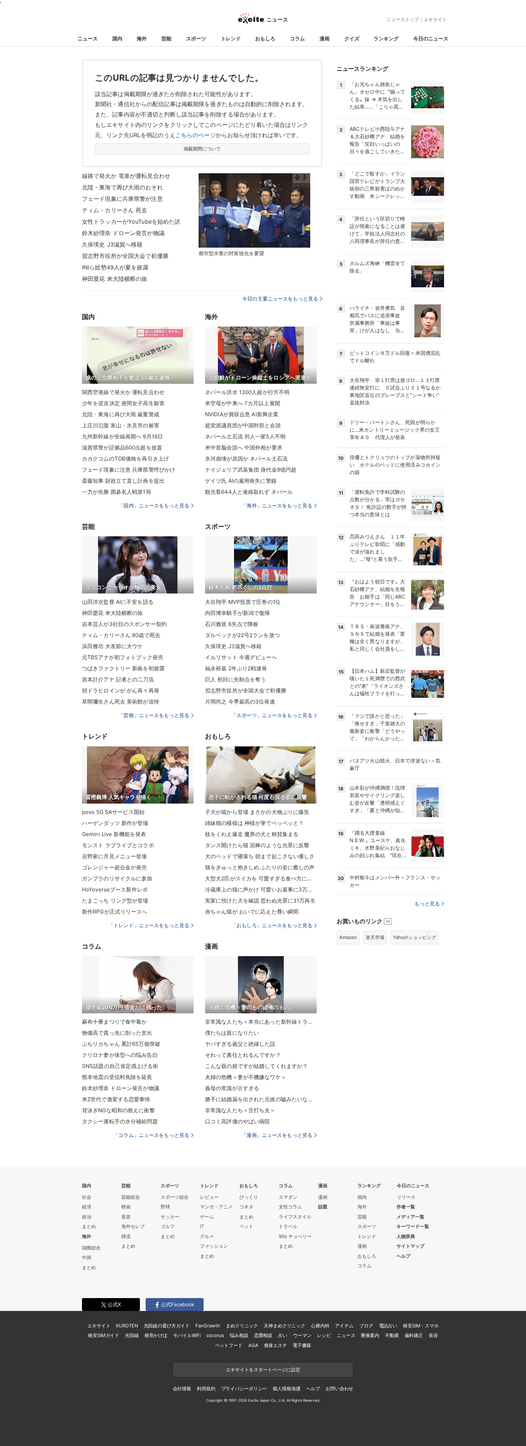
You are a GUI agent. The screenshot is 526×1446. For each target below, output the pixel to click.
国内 (117, 38)
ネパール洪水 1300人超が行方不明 (247, 392)
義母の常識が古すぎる (232, 1088)
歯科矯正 (414, 1335)
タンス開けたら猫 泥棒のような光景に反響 (257, 845)
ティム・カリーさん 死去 (114, 210)
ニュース (88, 38)
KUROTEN (127, 1325)
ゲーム (207, 1216)
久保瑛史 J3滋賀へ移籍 (112, 244)
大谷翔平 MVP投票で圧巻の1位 (243, 601)
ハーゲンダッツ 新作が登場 (115, 823)
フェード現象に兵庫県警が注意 (122, 198)
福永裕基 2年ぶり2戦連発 (236, 668)
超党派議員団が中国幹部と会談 (243, 425)
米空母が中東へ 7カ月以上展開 (242, 403)
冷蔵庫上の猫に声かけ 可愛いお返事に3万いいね (261, 889)
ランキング (386, 38)
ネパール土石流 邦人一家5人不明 (245, 436)
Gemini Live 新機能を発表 (114, 834)
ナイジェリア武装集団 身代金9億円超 (250, 469)
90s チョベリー (295, 1236)
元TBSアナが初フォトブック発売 (122, 657)
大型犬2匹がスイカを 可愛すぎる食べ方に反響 (261, 878)
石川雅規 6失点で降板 (231, 624)
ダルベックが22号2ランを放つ (242, 635)
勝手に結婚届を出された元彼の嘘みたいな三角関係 (261, 1099)
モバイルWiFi (187, 1335)
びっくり (248, 1197)
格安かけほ (156, 1335)
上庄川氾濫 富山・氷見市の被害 (120, 425)
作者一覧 (405, 1206)
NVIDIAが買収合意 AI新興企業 (241, 414)
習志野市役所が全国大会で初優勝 (125, 255)
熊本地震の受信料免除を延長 (117, 1077)
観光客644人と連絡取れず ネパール (249, 491)
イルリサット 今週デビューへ (241, 657)
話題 (322, 1206)
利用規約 (206, 1388)
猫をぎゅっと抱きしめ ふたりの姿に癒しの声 (260, 867)
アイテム (344, 1325)
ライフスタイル (295, 1216)
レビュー (209, 1197)
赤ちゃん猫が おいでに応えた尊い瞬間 (251, 911)
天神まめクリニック (284, 1325)
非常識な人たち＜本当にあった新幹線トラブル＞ (261, 1021)
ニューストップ (402, 19)
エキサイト (435, 19)
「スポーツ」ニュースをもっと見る (272, 715)
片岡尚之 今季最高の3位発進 (240, 701)
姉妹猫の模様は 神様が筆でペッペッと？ (254, 823)
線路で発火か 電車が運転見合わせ (126, 175)
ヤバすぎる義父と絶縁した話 (240, 1043)
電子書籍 (302, 1345)
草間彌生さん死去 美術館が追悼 (120, 701)
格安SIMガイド (103, 1335)
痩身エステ (275, 1345)
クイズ (351, 38)
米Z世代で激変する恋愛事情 (116, 1099)
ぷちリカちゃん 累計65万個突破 (121, 1043)
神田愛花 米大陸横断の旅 (114, 278)
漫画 (325, 38)
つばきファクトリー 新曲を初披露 (123, 668)
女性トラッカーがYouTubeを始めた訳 (131, 221)
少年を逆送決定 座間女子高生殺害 (123, 403)
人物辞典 (405, 1236)
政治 (86, 1216)
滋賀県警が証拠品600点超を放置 (122, 447)
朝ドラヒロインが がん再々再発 (120, 690)
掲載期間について (202, 148)
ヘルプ (403, 1256)
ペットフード (229, 1345)
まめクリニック (242, 1325)
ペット (246, 1226)
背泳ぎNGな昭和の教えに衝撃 (118, 1110)
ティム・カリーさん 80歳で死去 (121, 635)
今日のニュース (430, 38)
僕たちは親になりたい (232, 1032)
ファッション (214, 1246)
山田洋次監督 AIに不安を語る (118, 601)
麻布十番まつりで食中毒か (114, 1021)
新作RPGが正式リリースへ (114, 911)
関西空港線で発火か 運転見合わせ (123, 392)
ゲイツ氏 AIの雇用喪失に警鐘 (241, 480)
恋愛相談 (263, 1335)
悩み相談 (239, 1335)
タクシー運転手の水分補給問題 (120, 1121)
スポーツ (196, 38)
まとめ (89, 1226)
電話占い (388, 1325)
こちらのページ (195, 135)
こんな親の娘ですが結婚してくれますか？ (256, 1066)
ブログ (366, 1325)
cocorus (215, 1335)
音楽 (126, 1216)
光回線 (132, 1335)
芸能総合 (130, 1197)
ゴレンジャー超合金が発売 (114, 867)
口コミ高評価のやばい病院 (237, 1121)
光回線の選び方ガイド (167, 1325)
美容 (433, 1335)
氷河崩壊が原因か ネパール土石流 (246, 458)
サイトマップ (410, 1246)
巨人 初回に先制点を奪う (235, 679)
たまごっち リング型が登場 (115, 900)
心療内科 (320, 1325)
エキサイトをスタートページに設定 (263, 1369)
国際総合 (91, 1248)
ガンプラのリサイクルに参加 (117, 878)
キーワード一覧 (412, 1226)
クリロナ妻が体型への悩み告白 (120, 1055)
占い (282, 1335)
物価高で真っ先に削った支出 (117, 1032)
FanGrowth (207, 1325)
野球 (165, 1206)
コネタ (246, 1206)
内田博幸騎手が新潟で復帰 (237, 613)
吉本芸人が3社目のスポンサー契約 (124, 624)
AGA (253, 1345)
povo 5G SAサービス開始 (113, 812)
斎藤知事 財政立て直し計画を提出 (123, 480)
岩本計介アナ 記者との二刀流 (118, 679)
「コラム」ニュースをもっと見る (151, 1135)
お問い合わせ (339, 1388)
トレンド (231, 38)
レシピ (324, 1335)
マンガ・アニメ (216, 1206)
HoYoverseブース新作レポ (115, 889)
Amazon (348, 937)
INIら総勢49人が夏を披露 (115, 267)
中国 (86, 1257)
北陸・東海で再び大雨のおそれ (122, 187)
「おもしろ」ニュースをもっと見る (272, 925)
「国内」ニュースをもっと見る (153, 505)
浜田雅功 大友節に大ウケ (112, 646)
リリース (406, 1197)
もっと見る (427, 903)
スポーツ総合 (175, 1197)
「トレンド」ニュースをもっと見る (148, 925)
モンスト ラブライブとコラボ (118, 845)
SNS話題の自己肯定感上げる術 (120, 1066)
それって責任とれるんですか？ (243, 1055)
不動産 (392, 1335)
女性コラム (290, 1206)
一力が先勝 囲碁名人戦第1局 (116, 491)
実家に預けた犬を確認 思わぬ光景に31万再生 (260, 900)
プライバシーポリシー (244, 1388)
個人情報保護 (286, 1388)
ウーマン (302, 1335)
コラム (297, 38)
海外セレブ (133, 1226)
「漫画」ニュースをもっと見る (277, 1135)
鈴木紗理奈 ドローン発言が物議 (123, 233)
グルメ (207, 1236)
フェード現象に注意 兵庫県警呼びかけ (128, 469)
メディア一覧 (410, 1216)
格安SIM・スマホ (421, 1325)
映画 (126, 1206)
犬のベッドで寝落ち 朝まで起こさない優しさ (260, 856)
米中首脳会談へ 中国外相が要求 (243, 447)
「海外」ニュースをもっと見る (277, 505)
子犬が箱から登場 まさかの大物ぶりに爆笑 (257, 812)
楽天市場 (375, 937)
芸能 (166, 38)
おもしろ (265, 38)
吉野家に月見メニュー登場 (114, 856)
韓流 (126, 1236)
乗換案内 (370, 1335)
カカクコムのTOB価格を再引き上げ (125, 458)
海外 (142, 38)
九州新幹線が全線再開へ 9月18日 (122, 436)
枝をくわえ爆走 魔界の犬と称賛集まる (251, 834)
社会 (86, 1197)
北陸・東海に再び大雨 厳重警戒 (120, 414)
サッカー (170, 1216)
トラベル (288, 1226)
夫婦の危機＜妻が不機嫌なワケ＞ (245, 1077)
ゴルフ (168, 1226)
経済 (86, 1206)
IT (202, 1226)
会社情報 (182, 1388)
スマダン (288, 1197)
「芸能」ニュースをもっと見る (153, 715)
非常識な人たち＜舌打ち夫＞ (240, 1110)
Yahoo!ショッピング (414, 937)
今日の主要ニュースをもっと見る (280, 298)
